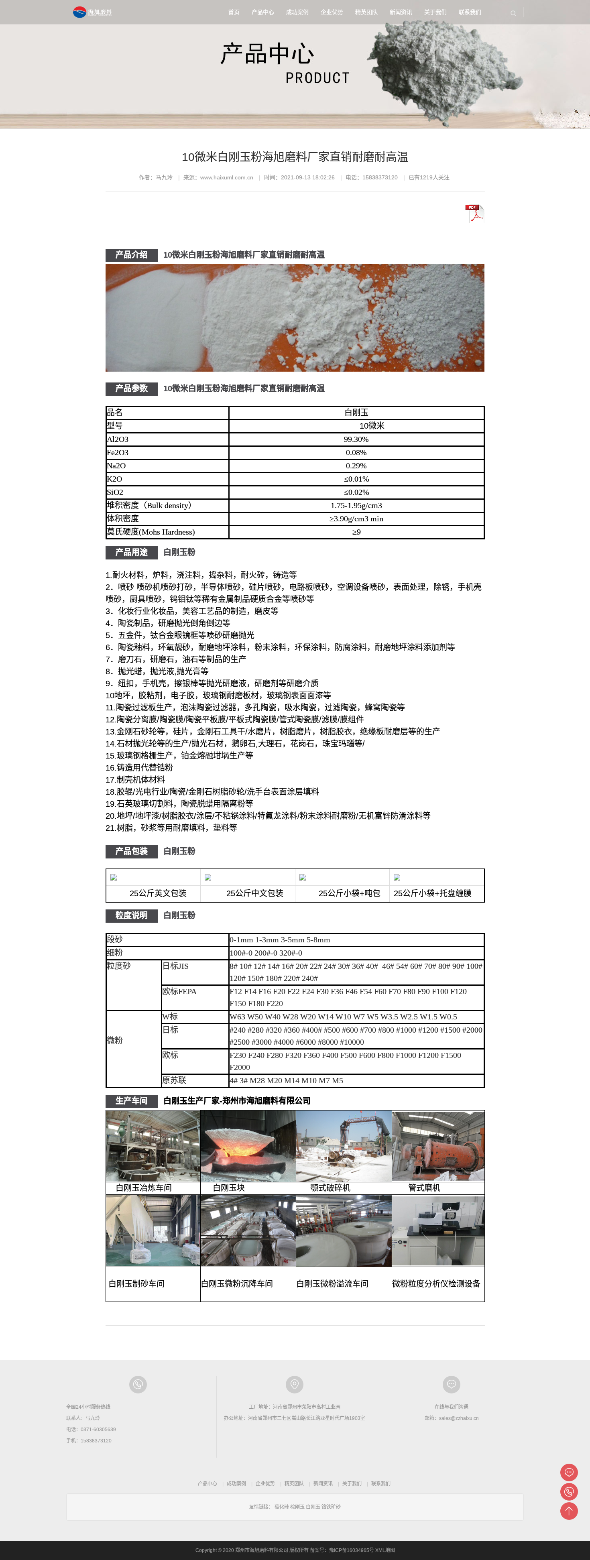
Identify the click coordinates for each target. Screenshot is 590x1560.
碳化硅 (282, 1507)
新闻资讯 (401, 12)
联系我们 (470, 12)
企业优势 (332, 12)
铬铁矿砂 (331, 1507)
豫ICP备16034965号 (351, 1550)
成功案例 (297, 12)
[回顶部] (569, 1511)
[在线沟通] (569, 1472)
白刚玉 (313, 1507)
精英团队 (366, 12)
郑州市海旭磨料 (93, 12)
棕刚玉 (297, 1507)
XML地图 (385, 1550)
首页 (234, 12)
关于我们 (435, 12)
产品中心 (263, 12)
